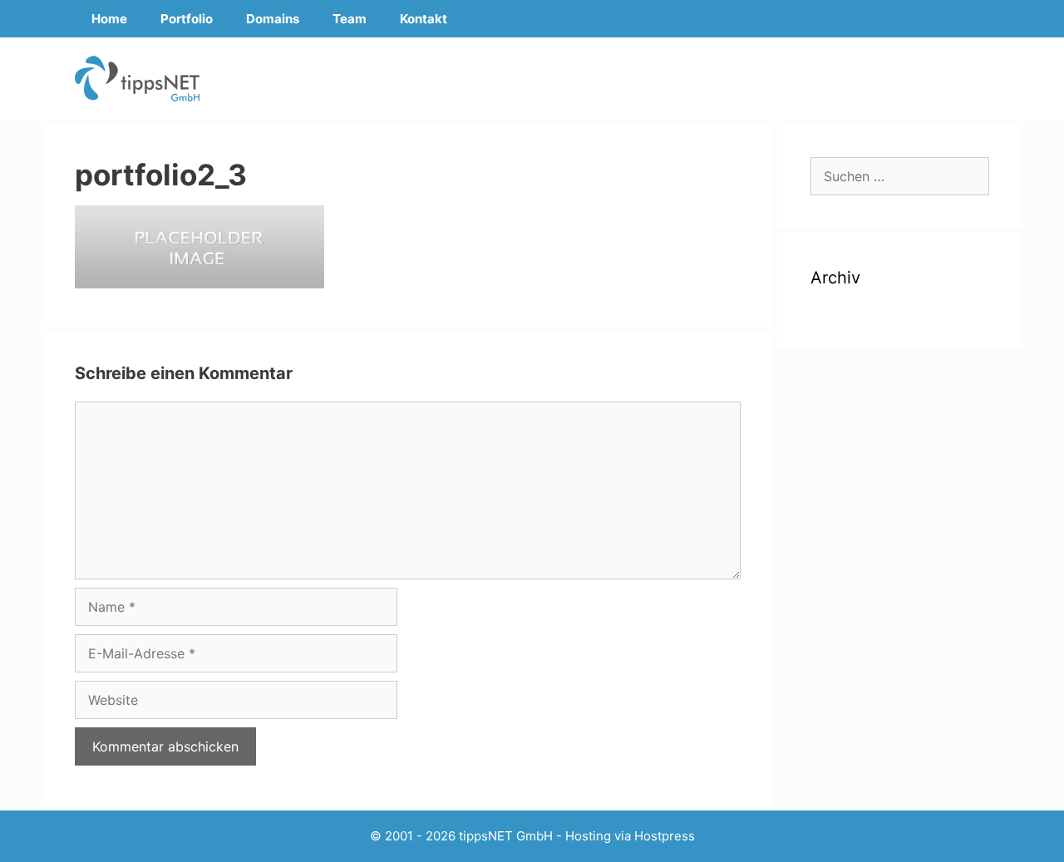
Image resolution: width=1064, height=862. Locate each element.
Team (349, 19)
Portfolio (186, 19)
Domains (272, 19)
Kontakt (423, 19)
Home (109, 19)
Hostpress (664, 836)
